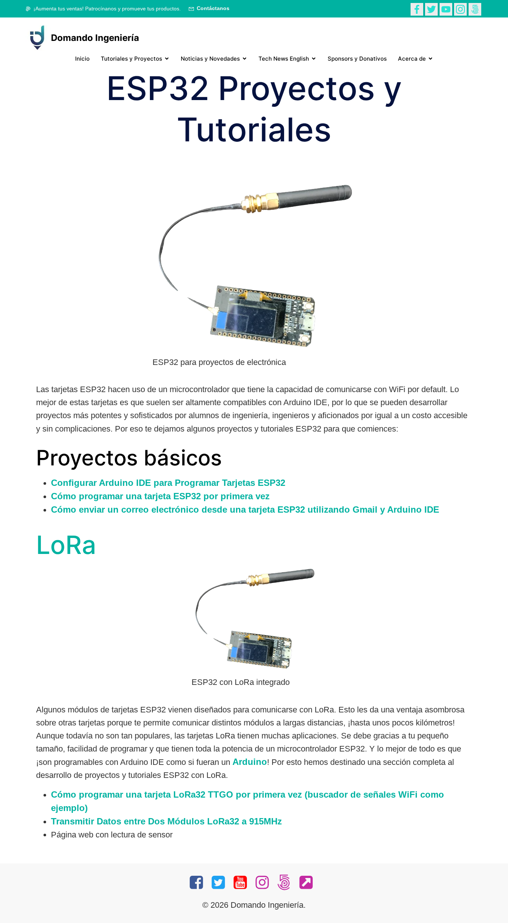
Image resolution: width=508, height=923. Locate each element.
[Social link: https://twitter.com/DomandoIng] (432, 9)
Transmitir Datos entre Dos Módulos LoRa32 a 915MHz (166, 821)
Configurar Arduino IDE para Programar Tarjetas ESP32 (168, 483)
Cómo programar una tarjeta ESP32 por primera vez (160, 496)
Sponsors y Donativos (357, 58)
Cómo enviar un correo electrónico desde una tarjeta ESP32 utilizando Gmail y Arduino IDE (245, 509)
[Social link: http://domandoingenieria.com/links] (309, 883)
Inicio (82, 58)
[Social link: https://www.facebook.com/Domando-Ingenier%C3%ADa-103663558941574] (418, 9)
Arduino (249, 762)
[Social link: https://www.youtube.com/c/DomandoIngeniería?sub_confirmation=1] (243, 883)
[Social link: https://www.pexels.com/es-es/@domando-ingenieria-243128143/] (476, 9)
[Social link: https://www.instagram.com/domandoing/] (461, 9)
